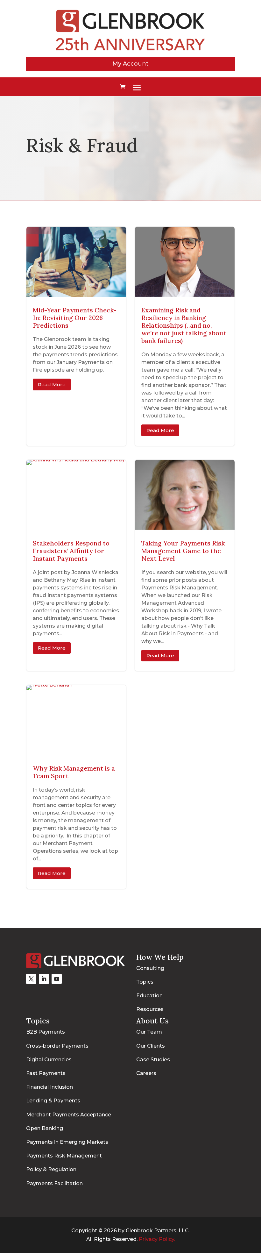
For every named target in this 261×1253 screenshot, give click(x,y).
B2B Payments (45, 1032)
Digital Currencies (49, 1060)
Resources (150, 1009)
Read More (52, 384)
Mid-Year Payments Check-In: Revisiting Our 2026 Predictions (76, 336)
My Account (130, 63)
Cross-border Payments (57, 1046)
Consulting (150, 968)
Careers (146, 1073)
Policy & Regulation (51, 1169)
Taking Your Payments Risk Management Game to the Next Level (185, 565)
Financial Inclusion (49, 1087)
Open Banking (44, 1128)
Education (149, 996)
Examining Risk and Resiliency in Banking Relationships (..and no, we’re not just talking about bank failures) (185, 336)
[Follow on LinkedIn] (44, 979)
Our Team (149, 1032)
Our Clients (150, 1046)
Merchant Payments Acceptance (68, 1115)
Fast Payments (46, 1073)
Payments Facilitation (54, 1183)
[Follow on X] (31, 979)
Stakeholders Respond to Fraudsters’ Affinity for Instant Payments (76, 565)
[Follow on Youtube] (57, 979)
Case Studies (153, 1060)
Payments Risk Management (64, 1156)
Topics (144, 982)
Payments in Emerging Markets (67, 1142)
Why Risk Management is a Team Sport (76, 787)
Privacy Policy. (157, 1239)
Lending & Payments (53, 1101)
